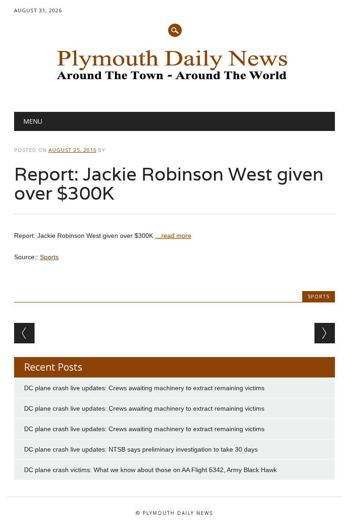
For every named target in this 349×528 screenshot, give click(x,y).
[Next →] (324, 333)
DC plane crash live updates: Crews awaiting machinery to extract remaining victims (144, 388)
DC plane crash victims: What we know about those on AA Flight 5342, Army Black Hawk (150, 469)
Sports (49, 257)
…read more (173, 235)
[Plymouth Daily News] (174, 82)
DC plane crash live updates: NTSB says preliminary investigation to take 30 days (141, 449)
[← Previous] (24, 333)
